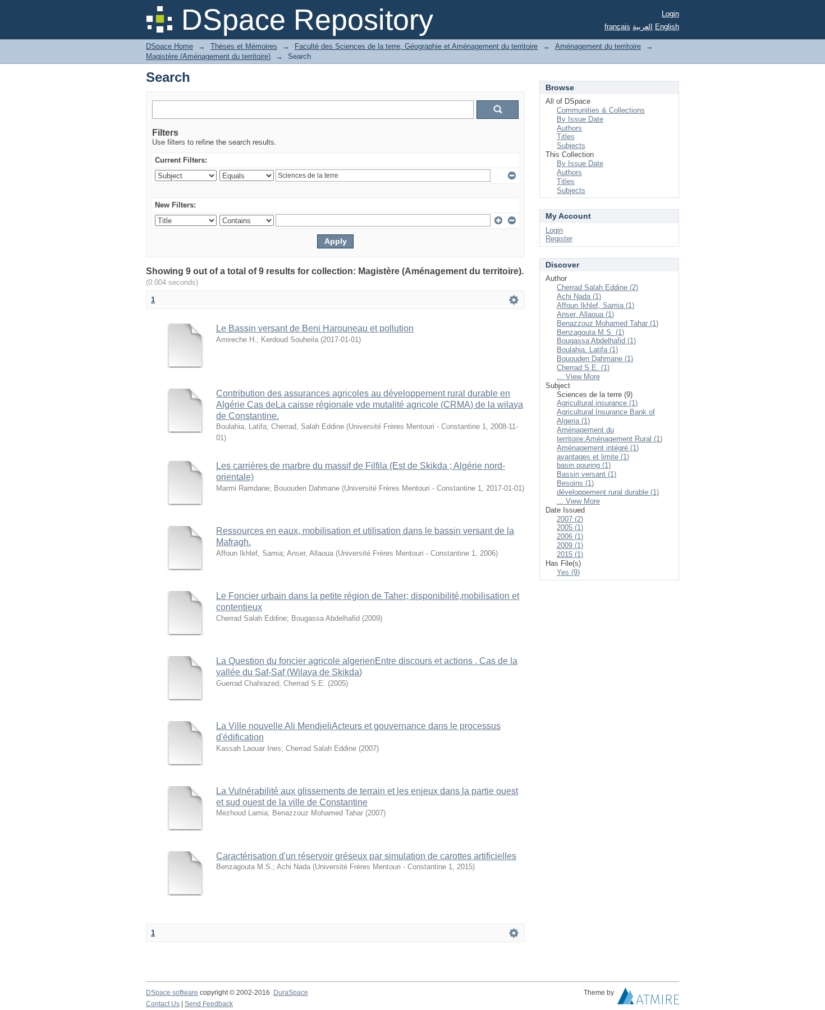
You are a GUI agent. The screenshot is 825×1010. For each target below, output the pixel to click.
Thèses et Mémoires (243, 46)
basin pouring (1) (584, 465)
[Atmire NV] (648, 999)
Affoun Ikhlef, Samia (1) (595, 305)
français (617, 26)
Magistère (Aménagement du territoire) (208, 56)
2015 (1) (570, 554)
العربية (642, 26)
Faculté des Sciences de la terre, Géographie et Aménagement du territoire (416, 46)
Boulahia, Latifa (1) (587, 349)
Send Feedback (209, 1004)
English (667, 26)
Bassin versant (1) (586, 474)
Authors (569, 128)
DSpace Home (169, 46)
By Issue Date (580, 119)
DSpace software (172, 993)
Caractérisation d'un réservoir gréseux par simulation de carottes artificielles (366, 856)
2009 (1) (570, 545)
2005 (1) (570, 527)
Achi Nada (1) (579, 296)
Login (670, 14)
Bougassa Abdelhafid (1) (596, 340)
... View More (578, 376)
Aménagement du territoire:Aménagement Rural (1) (609, 434)
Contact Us (163, 1004)
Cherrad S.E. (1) (583, 367)
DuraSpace (290, 993)
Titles (566, 136)
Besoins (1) (575, 483)
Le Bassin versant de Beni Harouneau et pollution (315, 328)
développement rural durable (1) (608, 492)
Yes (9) (568, 572)
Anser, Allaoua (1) (585, 314)
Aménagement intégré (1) (598, 448)
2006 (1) (570, 536)
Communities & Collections (601, 110)
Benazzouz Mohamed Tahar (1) (607, 323)
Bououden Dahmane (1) (595, 358)
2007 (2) (570, 519)
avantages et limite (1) (593, 457)
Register (559, 238)
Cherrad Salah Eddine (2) (597, 287)
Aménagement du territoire (598, 46)
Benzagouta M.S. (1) (590, 332)
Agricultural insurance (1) (597, 403)
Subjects (571, 145)
